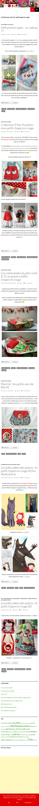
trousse (4, 671)
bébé (18, 722)
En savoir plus (28, 802)
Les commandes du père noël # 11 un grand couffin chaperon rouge (19, 276)
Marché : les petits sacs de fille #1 (17, 385)
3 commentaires (26, 390)
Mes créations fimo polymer (9, 707)
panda (11, 734)
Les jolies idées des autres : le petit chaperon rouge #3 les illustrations (19, 471)
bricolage (12, 723)
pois (29, 734)
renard (8, 737)
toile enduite (16, 740)
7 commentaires (29, 283)
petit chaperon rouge (21, 108)
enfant (3, 587)
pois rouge (31, 368)
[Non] (37, 800)
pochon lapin (31, 108)
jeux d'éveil (10, 669)
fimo (2, 729)
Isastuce (15, 34)
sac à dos (19, 737)
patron (16, 734)
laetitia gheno (5, 731)
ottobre (13, 257)
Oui (9, 802)
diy (12, 725)
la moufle (11, 731)
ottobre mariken (21, 257)
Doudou (18, 725)
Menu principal (37, 9)
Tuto (30, 739)
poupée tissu (3, 736)
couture (8, 726)
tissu (3, 111)
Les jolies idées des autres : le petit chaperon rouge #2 (19, 604)
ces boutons (10, 148)
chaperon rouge (5, 257)
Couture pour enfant (6, 121)
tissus (24, 453)
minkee (27, 731)
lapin (15, 731)
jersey (9, 729)
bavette (3, 723)
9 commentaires (23, 34)
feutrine (32, 726)
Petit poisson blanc (24, 734)
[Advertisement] (19, 775)
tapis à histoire (6, 740)
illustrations (10, 587)
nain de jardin (11, 108)
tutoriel (35, 740)
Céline (17, 40)
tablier (27, 736)
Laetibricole (25, 729)
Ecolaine (22, 403)
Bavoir (7, 723)
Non (17, 802)
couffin (13, 368)
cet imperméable (25, 146)
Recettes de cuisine (6, 704)
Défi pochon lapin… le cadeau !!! (19, 29)
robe (12, 737)
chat (33, 723)
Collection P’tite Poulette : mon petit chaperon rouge (17, 126)
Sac (19, 453)
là (33, 51)
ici (23, 532)
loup (21, 587)
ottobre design (5, 734)
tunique (25, 740)
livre (17, 587)
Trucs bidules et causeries (7, 24)
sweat (24, 737)
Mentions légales (6, 747)
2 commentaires (26, 477)
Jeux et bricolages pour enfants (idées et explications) (14, 598)
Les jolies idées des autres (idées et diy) (10, 464)
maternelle (22, 731)
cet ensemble (15, 146)
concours (3, 726)
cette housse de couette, (22, 148)
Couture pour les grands (8, 691)
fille (3, 453)
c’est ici (28, 51)
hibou (4, 729)
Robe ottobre (5, 259)
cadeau (4, 108)
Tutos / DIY (4, 694)
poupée (4, 370)
